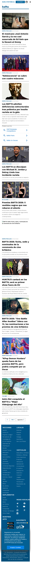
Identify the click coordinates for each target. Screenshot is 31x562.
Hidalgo (19, 437)
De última (5, 199)
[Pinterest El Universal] (24, 510)
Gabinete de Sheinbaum (6, 444)
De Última (6, 504)
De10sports (20, 470)
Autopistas (6, 490)
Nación (5, 430)
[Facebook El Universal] (24, 503)
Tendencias (6, 474)
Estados (5, 454)
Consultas (6, 492)
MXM (4, 479)
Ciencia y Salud (7, 477)
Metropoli (5, 452)
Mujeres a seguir (8, 434)
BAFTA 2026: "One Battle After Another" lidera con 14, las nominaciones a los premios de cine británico (15, 322)
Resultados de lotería (21, 485)
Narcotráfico (6, 457)
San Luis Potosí (21, 441)
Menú (4, 483)
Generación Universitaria (20, 465)
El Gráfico (20, 468)
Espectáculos (7, 31)
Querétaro (20, 439)
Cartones (5, 461)
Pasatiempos (20, 479)
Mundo (5, 448)
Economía (6, 463)
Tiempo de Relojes (8, 511)
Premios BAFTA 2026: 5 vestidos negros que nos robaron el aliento (14, 205)
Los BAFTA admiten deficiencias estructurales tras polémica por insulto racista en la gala (15, 108)
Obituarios (20, 461)
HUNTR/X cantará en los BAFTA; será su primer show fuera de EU (14, 282)
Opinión (5, 459)
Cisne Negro (6, 513)
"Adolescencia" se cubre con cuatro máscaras (14, 77)
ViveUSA (19, 475)
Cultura (5, 470)
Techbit (4, 396)
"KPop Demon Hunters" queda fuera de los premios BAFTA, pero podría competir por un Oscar (14, 364)
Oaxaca (19, 432)
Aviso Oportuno (21, 457)
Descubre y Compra (23, 452)
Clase (4, 497)
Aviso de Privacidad (17, 542)
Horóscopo (20, 481)
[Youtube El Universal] (24, 507)
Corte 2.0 (5, 432)
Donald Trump (7, 450)
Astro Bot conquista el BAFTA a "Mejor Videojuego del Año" (13, 402)
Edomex (19, 430)
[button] (20, 2)
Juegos (19, 477)
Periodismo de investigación (7, 438)
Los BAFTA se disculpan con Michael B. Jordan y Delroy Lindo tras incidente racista (14, 171)
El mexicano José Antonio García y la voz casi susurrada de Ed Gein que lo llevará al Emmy (15, 38)
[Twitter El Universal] (17, 507)
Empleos (19, 459)
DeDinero (19, 472)
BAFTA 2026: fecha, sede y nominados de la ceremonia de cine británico (15, 246)
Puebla (19, 434)
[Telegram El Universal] (17, 503)
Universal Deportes (8, 466)
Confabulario (6, 472)
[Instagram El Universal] (17, 510)
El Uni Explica (7, 441)
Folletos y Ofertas (22, 455)
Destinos (5, 488)
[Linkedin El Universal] (17, 513)
